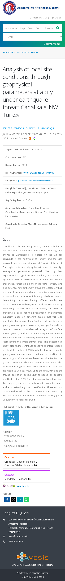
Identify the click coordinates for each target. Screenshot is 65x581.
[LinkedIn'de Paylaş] (20, 499)
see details (23, 486)
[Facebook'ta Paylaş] (7, 499)
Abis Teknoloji (28, 577)
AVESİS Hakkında (34, 564)
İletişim (49, 564)
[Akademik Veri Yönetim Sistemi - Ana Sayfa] (10, 8)
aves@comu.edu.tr (18, 536)
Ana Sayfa (8, 52)
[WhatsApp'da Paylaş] (26, 499)
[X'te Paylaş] (13, 499)
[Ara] (57, 28)
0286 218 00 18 (15, 541)
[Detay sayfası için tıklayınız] (11, 417)
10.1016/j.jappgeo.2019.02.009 (38, 172)
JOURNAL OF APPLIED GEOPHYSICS (36, 180)
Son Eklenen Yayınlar (27, 52)
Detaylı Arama (52, 43)
